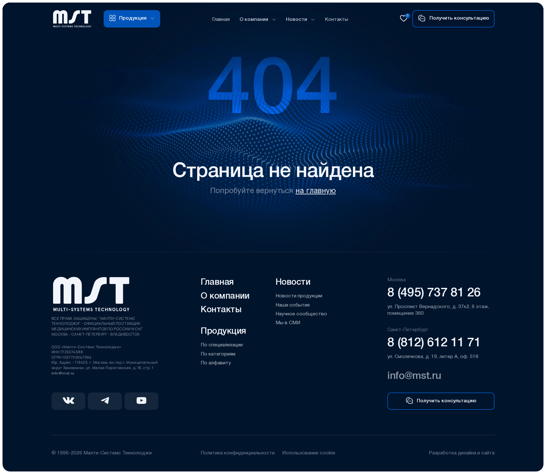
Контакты (336, 19)
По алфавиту (216, 363)
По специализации (222, 345)
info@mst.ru (63, 373)
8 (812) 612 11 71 (434, 343)
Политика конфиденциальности (238, 453)
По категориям (218, 354)
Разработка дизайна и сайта (461, 453)
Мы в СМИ (288, 323)
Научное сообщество (301, 314)
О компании (254, 19)
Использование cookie (308, 453)
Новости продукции (299, 296)
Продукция (223, 331)
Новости (296, 19)
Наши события (293, 305)
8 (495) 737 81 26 (434, 293)
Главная (221, 19)
